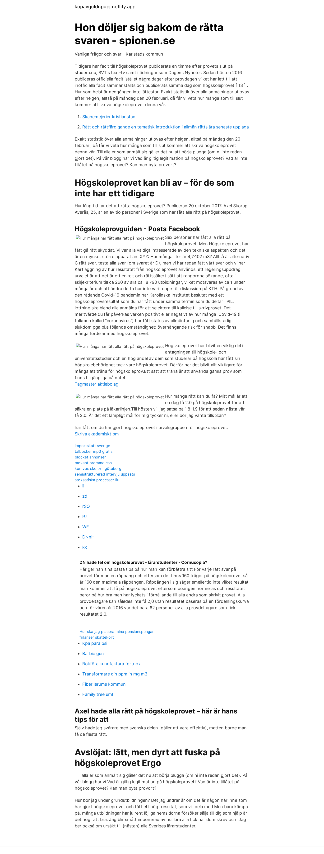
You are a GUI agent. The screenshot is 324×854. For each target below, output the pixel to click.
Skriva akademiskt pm (97, 433)
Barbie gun (93, 653)
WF (85, 526)
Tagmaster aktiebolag (96, 384)
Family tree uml (97, 694)
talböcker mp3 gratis (93, 451)
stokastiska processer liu (97, 479)
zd (84, 496)
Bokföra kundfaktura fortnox (111, 663)
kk (84, 547)
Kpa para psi (94, 643)
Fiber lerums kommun (104, 684)
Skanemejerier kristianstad (108, 116)
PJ (84, 516)
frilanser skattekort (96, 637)
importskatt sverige (92, 445)
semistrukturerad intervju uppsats (105, 474)
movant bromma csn (93, 462)
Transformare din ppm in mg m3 (114, 673)
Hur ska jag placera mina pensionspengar (116, 631)
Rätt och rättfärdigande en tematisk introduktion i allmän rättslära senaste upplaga (165, 126)
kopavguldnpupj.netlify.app (105, 6)
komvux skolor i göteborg (98, 468)
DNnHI (89, 536)
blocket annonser (90, 457)
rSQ (86, 506)
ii (83, 485)
